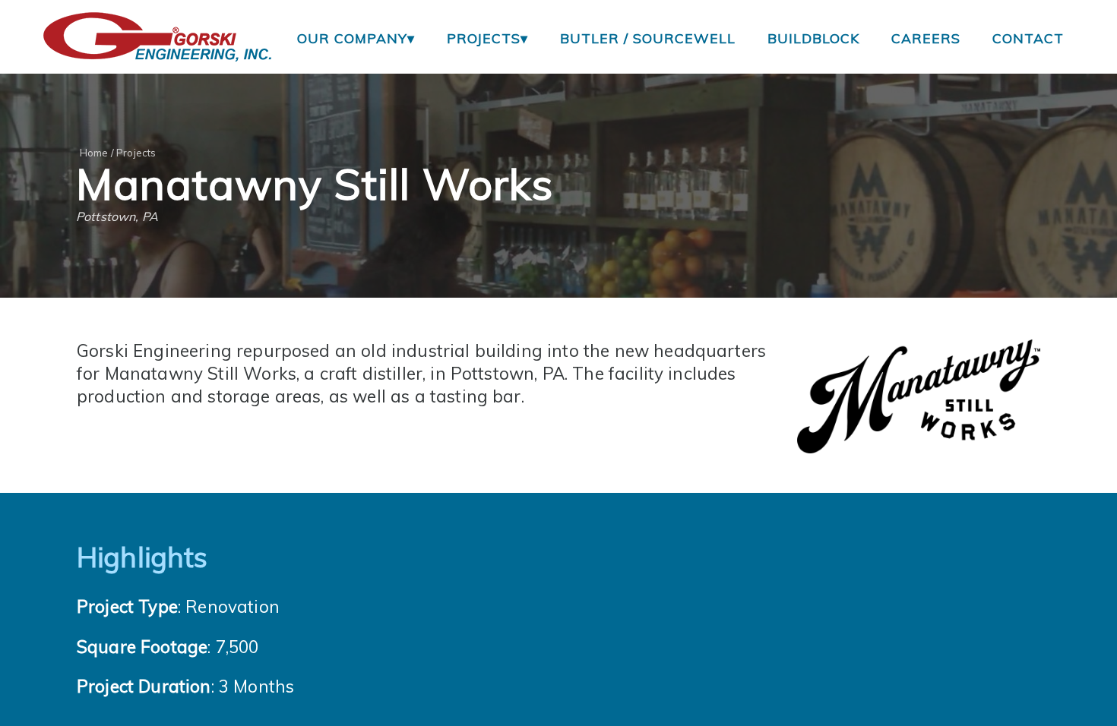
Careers (925, 38)
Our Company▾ (356, 38)
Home (94, 153)
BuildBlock (813, 38)
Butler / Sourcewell (648, 38)
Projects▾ (487, 38)
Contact (1028, 38)
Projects (136, 153)
